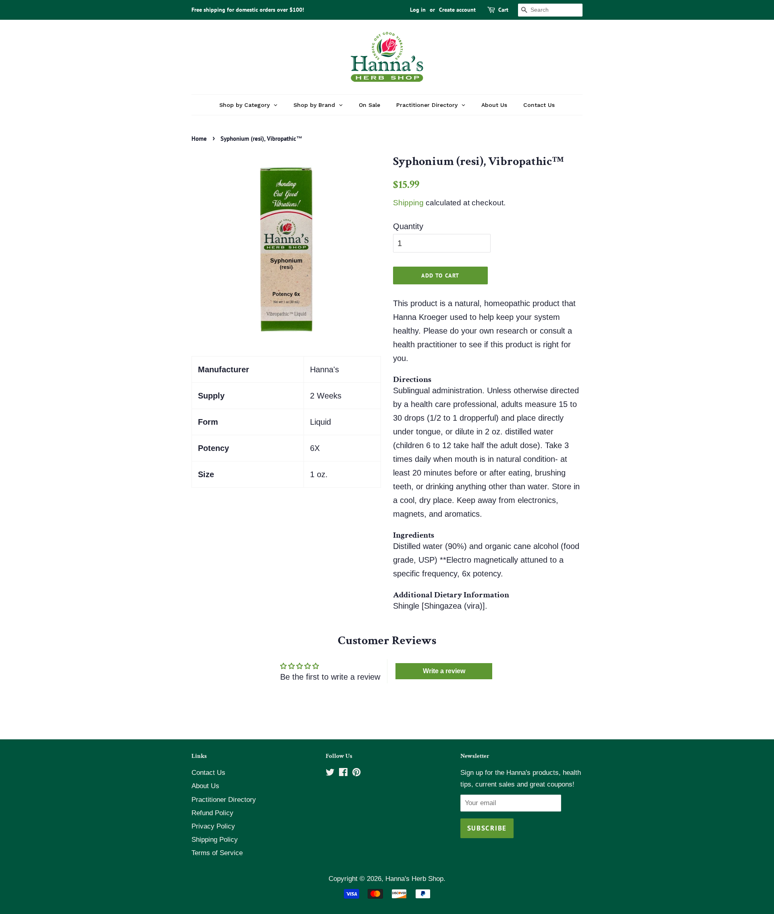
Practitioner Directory (223, 799)
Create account (457, 9)
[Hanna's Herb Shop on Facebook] (343, 773)
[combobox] (550, 10)
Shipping (408, 202)
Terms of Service (217, 853)
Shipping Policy (214, 839)
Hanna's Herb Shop (414, 879)
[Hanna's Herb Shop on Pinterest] (356, 773)
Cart (503, 9)
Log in (418, 9)
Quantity (408, 226)
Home (199, 138)
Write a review (444, 671)
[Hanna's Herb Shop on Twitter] (330, 773)
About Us (205, 786)
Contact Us (208, 772)
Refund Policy (212, 813)
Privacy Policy (213, 826)
